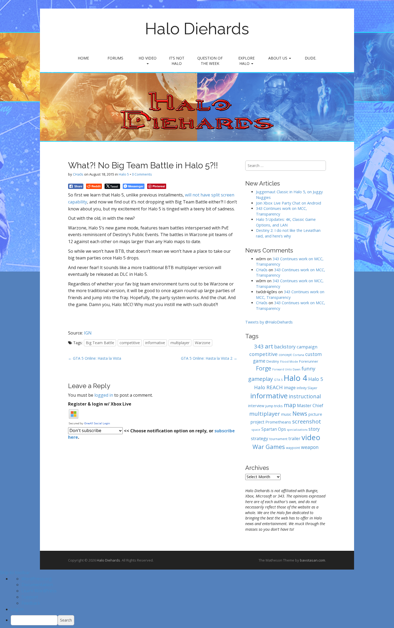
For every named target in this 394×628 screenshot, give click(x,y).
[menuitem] (202, 620)
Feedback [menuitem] (30, 603)
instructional (305, 396)
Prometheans (278, 422)
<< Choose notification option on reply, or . (151, 434)
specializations (297, 430)
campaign (307, 347)
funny (308, 368)
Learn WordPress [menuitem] (39, 591)
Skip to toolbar (15, 572)
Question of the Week (210, 60)
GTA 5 (278, 380)
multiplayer (179, 342)
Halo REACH (268, 387)
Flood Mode (289, 361)
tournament (278, 439)
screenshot (306, 421)
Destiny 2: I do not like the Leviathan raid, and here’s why (288, 233)
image (290, 388)
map (290, 405)
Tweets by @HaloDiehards (269, 322)
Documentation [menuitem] (37, 585)
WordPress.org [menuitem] (36, 579)
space (255, 430)
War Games (268, 447)
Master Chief (310, 405)
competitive (130, 342)
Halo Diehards (197, 28)
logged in (103, 395)
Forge (263, 368)
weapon (310, 447)
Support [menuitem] (29, 597)
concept (285, 354)
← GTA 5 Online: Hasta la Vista (94, 358)
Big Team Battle (100, 342)
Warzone (202, 342)
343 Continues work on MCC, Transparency (290, 294)
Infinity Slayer (307, 388)
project (257, 422)
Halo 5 (124, 174)
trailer (294, 438)
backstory (285, 346)
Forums (115, 58)
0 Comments (142, 174)
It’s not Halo (176, 60)
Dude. (310, 58)
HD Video (148, 58)
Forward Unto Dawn (286, 369)
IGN (88, 333)
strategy (259, 438)
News (299, 413)
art (269, 346)
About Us (278, 58)
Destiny (272, 361)
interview (256, 405)
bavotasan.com (312, 560)
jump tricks (274, 405)
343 (259, 346)
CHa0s (78, 174)
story (314, 429)
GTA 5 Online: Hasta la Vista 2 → (209, 358)
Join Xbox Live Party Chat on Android (288, 203)
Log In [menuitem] (17, 609)
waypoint (293, 447)
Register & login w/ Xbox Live (99, 404)
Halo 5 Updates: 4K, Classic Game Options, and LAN (286, 222)
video (311, 437)
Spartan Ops (273, 429)
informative (155, 342)
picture (315, 414)
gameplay (260, 378)
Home (83, 58)
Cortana (298, 355)
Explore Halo (246, 60)
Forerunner (308, 361)
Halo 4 (295, 378)
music (286, 414)
